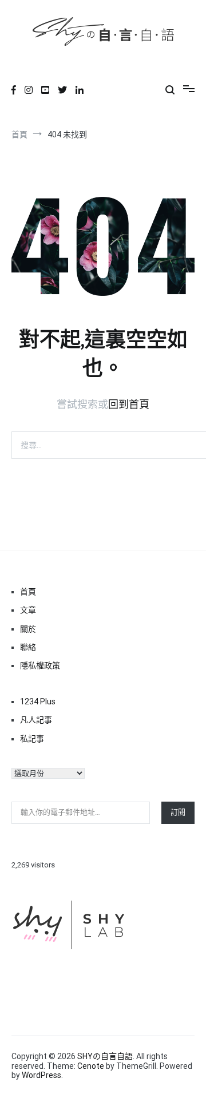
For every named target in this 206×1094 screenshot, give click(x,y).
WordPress (41, 1075)
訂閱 (178, 812)
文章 (28, 610)
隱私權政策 (40, 665)
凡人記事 (36, 719)
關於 (28, 628)
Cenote (90, 1066)
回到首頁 (128, 404)
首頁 (28, 591)
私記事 (32, 738)
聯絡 (28, 647)
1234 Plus (38, 701)
